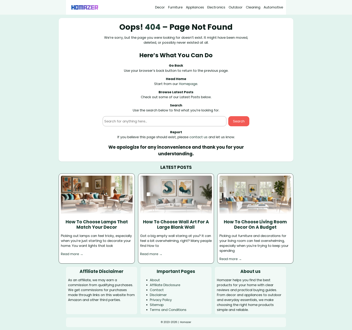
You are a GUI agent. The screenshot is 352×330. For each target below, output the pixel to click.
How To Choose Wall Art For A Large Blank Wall (176, 224)
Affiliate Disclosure (165, 285)
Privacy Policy (161, 300)
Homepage (188, 83)
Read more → (72, 254)
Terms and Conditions (168, 309)
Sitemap (157, 304)
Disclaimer (158, 295)
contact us (198, 137)
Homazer (185, 322)
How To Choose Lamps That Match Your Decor (97, 224)
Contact (157, 290)
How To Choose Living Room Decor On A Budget (255, 224)
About (155, 280)
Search (239, 121)
